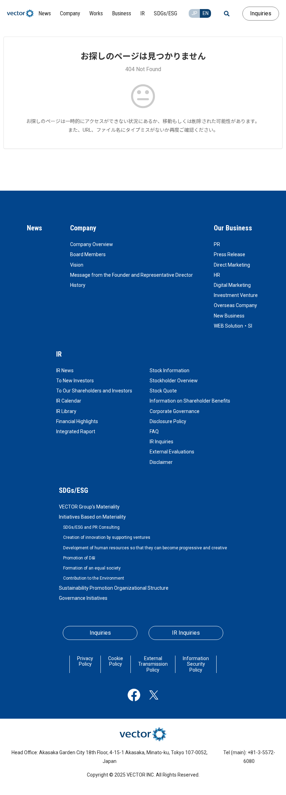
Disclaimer (161, 462)
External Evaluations (172, 451)
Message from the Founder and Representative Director (131, 275)
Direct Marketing (232, 265)
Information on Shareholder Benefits (190, 401)
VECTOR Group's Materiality (89, 507)
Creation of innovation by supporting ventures (106, 537)
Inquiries (260, 13)
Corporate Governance (175, 411)
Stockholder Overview (174, 380)
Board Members (88, 254)
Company (83, 228)
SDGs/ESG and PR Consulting (91, 527)
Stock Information (169, 370)
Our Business (233, 228)
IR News (65, 370)
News (34, 228)
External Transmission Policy (153, 664)
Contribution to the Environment (93, 578)
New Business (229, 316)
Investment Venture (236, 295)
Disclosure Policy (168, 421)
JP (194, 13)
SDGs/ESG (73, 490)
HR (217, 275)
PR (217, 244)
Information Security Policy (196, 664)
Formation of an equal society (92, 568)
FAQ (154, 431)
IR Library (66, 411)
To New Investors (75, 380)
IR (59, 354)
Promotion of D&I (79, 558)
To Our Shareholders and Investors (94, 390)
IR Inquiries (161, 441)
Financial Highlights (77, 421)
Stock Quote (163, 390)
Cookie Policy (115, 661)
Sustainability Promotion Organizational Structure (113, 588)
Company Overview (91, 244)
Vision (76, 265)
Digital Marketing (232, 285)
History (77, 285)
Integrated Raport (75, 431)
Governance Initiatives (83, 598)
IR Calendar (68, 401)
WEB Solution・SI (233, 326)
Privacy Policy (85, 661)
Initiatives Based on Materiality (92, 517)
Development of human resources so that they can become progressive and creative (145, 547)
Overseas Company (235, 305)
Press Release (229, 254)
